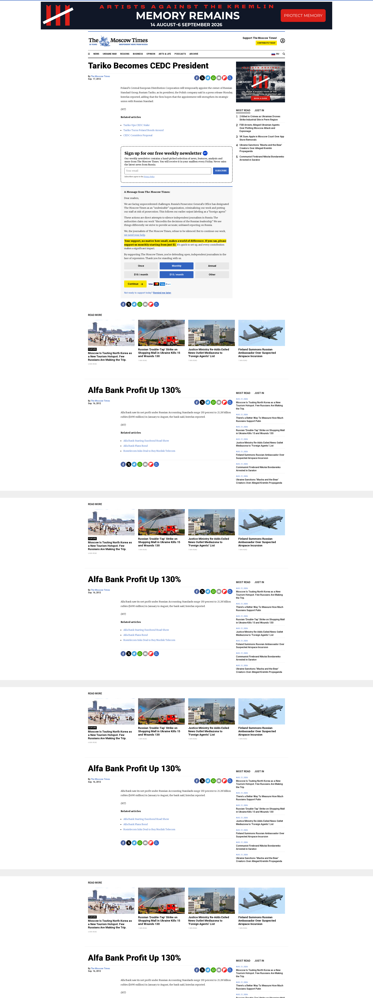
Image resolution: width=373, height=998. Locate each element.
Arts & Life (165, 54)
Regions (124, 54)
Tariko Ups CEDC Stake (136, 125)
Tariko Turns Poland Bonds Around (143, 130)
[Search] (284, 54)
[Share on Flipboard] (224, 77)
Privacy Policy (149, 176)
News (96, 54)
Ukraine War (110, 54)
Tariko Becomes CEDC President (148, 65)
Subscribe (221, 171)
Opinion (150, 54)
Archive (193, 54)
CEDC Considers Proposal (137, 135)
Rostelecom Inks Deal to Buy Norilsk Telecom (149, 450)
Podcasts (180, 54)
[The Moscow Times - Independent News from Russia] (118, 41)
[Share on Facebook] (196, 77)
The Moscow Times (100, 76)
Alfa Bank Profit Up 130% (134, 390)
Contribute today (266, 43)
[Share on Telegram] (207, 77)
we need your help (134, 234)
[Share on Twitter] (202, 77)
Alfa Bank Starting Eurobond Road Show (146, 440)
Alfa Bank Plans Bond (135, 445)
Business (138, 54)
